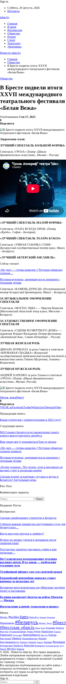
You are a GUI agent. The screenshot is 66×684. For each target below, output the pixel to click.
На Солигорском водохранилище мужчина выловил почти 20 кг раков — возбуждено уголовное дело (28, 562)
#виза (37, 628)
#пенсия (32, 642)
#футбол (11, 648)
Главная (12, 23)
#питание (48, 642)
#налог (42, 638)
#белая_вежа (8, 397)
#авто (24, 617)
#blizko (4, 617)
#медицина (5, 638)
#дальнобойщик (17, 631)
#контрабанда (31, 634)
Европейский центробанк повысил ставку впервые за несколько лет (28, 579)
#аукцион (51, 617)
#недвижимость (9, 641)
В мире (11, 26)
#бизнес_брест (45, 623)
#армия (43, 617)
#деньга (30, 631)
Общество (13, 33)
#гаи (43, 628)
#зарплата (6, 635)
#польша (59, 642)
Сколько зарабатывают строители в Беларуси (28, 517)
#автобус (34, 617)
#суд (62, 646)
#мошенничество (30, 638)
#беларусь (26, 622)
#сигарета (39, 645)
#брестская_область (17, 627)
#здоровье (17, 635)
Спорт (11, 40)
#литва (52, 634)
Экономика (14, 46)
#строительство (52, 646)
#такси (3, 649)
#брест (20, 397)
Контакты (13, 11)
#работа (18, 645)
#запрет (57, 631)
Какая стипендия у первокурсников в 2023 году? (30, 419)
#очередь (24, 642)
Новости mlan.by (10, 52)
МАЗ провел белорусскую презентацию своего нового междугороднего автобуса (29, 434)
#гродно (4, 631)
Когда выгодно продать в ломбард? (22, 533)
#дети (37, 631)
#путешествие (6, 645)
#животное (47, 631)
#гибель (60, 628)
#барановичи (7, 623)
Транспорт (14, 43)
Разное (11, 36)
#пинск (40, 642)
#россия (29, 645)
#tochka (13, 617)
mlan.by (4, 17)
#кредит (44, 635)
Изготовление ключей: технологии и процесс (29, 606)
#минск (16, 638)
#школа (20, 649)
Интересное (14, 30)
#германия (50, 628)
